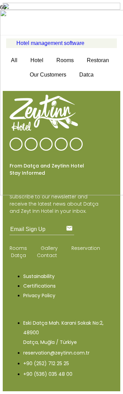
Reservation (85, 248)
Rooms (19, 248)
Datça (18, 255)
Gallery (50, 248)
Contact (47, 255)
